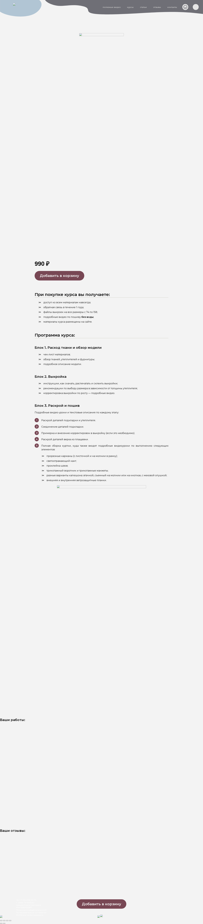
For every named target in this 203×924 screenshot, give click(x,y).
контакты (172, 7)
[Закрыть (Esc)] (10, 920)
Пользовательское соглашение (31, 912)
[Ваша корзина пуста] (196, 7)
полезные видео (112, 7)
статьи (143, 7)
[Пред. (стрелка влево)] (1, 923)
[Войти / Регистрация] (185, 7)
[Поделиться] (7, 920)
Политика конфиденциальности (31, 910)
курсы (130, 7)
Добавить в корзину (59, 275)
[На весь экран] (4, 920)
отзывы (157, 7)
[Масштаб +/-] (1, 920)
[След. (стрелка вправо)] (4, 923)
